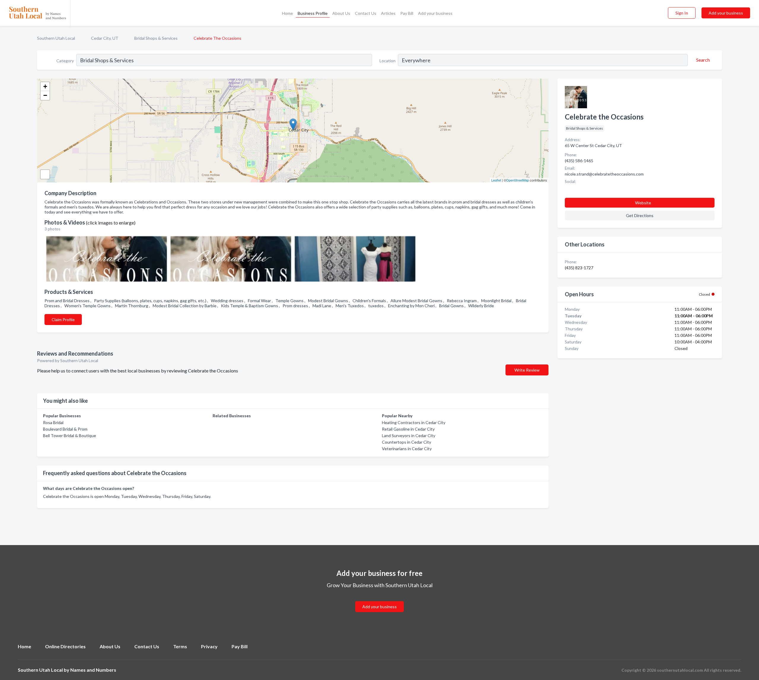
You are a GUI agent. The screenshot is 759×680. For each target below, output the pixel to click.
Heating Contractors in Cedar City (413, 422)
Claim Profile (63, 319)
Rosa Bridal (53, 422)
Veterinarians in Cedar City (407, 448)
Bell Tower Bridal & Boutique (69, 435)
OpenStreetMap (517, 180)
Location (388, 60)
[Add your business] (379, 599)
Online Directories (65, 646)
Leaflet (496, 180)
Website (643, 202)
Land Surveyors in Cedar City (408, 435)
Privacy (209, 646)
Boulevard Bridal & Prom (65, 428)
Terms (180, 646)
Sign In (681, 12)
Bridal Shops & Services (156, 38)
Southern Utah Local (56, 38)
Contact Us (365, 13)
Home (287, 13)
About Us (341, 13)
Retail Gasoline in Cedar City (408, 428)
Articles (388, 13)
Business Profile (313, 13)
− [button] (45, 95)
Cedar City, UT (104, 38)
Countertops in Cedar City (406, 442)
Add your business (435, 13)
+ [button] (45, 86)
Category (65, 60)
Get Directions (639, 215)
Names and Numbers (93, 670)
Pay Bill (406, 13)
